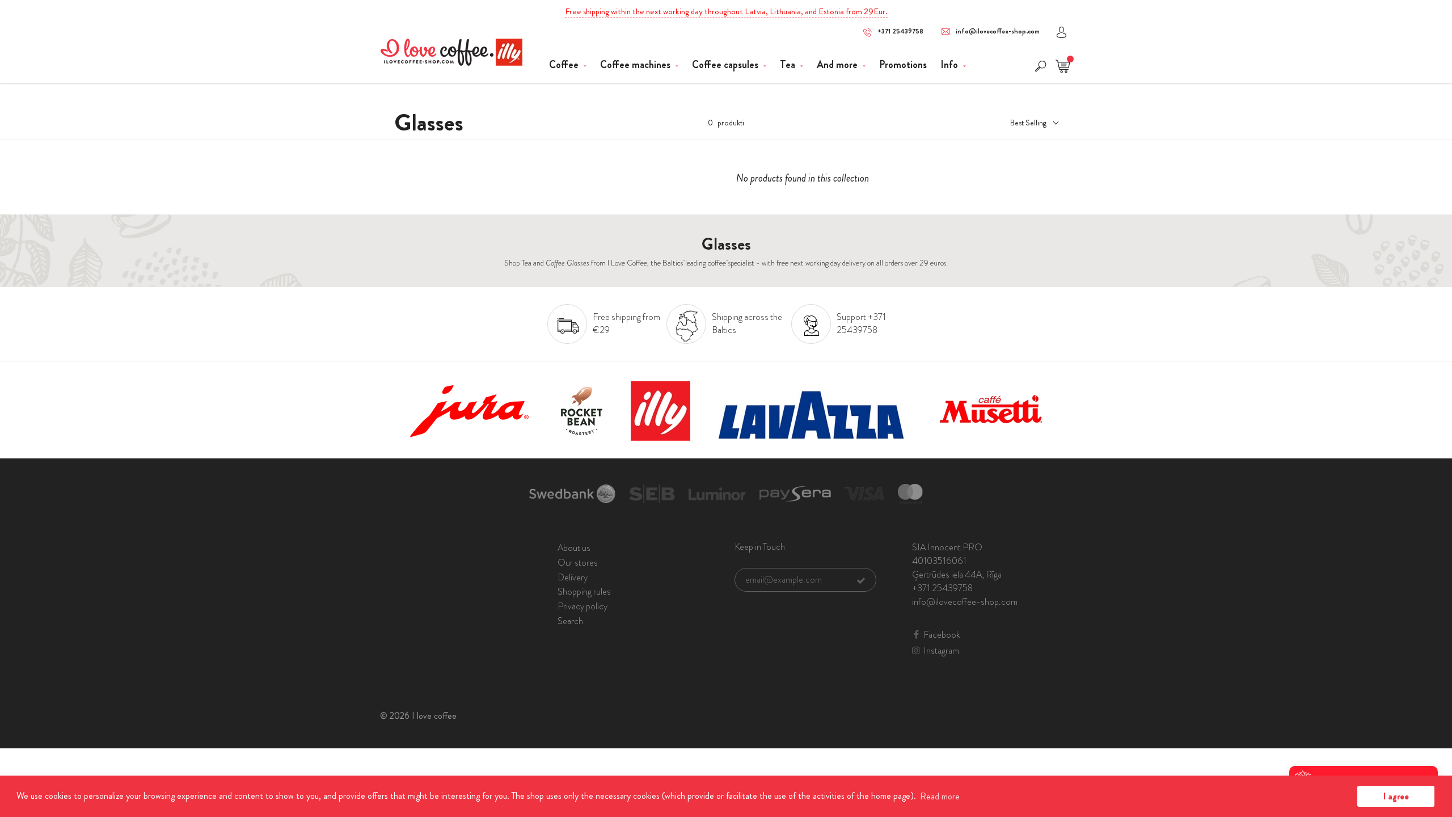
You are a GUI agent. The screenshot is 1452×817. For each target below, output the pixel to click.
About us (574, 547)
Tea (788, 64)
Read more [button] (940, 796)
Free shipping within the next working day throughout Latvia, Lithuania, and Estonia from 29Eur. (726, 11)
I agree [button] (1396, 796)
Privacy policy (582, 606)
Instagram (941, 651)
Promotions (903, 64)
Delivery (573, 577)
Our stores (578, 562)
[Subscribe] (861, 580)
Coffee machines (636, 64)
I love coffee (434, 715)
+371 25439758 (900, 31)
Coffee (565, 64)
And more (838, 64)
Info (950, 64)
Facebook (941, 635)
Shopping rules (584, 591)
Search (570, 621)
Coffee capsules (726, 64)
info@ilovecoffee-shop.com (998, 31)
